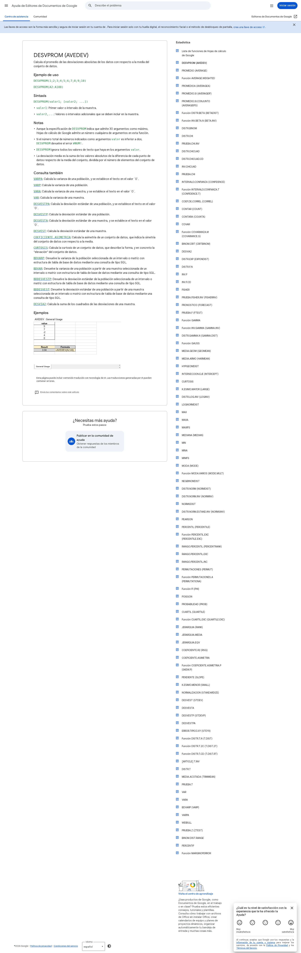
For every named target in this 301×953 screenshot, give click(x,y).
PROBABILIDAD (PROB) (194, 604)
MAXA (185, 419)
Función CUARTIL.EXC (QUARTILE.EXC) (203, 619)
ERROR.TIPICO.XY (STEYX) (196, 730)
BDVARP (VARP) (190, 807)
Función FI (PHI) (190, 589)
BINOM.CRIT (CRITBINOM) (196, 243)
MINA (184, 450)
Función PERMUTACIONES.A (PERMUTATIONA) (197, 579)
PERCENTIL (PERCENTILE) (196, 527)
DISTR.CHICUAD (191, 151)
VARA (185, 799)
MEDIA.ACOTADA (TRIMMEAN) (198, 776)
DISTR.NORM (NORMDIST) (196, 488)
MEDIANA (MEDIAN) (192, 435)
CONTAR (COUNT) (192, 209)
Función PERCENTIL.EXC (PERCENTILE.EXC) (195, 536)
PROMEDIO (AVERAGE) (194, 70)
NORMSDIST (189, 504)
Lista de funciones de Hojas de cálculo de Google (204, 53)
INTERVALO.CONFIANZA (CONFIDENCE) (203, 182)
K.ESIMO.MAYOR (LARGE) (196, 389)
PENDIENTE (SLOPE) (193, 677)
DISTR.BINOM (189, 128)
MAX (184, 412)
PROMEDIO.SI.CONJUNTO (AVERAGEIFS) (196, 103)
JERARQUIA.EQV (191, 642)
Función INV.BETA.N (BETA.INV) (199, 120)
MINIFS (185, 458)
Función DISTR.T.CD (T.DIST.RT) (200, 753)
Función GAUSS (191, 343)
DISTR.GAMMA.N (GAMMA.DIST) (200, 335)
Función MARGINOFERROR (196, 853)
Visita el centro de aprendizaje (195, 893)
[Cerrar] (294, 25)
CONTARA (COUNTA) (193, 216)
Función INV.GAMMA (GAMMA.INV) (201, 328)
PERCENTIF (188, 845)
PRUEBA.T (187, 784)
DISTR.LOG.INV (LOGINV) (196, 396)
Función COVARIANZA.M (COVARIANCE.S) (195, 234)
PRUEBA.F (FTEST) (192, 312)
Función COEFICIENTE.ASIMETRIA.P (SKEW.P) (201, 667)
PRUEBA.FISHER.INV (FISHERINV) (199, 297)
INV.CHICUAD (189, 166)
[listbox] (93, 946)
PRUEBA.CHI (188, 174)
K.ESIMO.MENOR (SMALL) (196, 685)
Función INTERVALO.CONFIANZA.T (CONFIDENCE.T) (200, 191)
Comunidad (40, 16)
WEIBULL (187, 822)
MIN (184, 442)
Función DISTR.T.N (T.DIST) (197, 738)
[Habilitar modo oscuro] (109, 946)
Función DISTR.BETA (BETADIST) (200, 113)
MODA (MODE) (190, 465)
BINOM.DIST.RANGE (193, 838)
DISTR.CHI (187, 136)
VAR (184, 792)
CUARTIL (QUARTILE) (193, 611)
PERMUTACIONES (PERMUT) (197, 569)
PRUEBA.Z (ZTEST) (192, 830)
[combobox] (153, 6)
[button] (6, 5)
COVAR (186, 224)
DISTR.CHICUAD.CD (192, 159)
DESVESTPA (188, 723)
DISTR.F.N (187, 266)
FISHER (186, 289)
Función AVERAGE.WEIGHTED (198, 78)
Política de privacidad (41, 946)
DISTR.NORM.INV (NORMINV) (197, 496)
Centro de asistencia (16, 16)
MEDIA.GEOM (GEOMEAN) (196, 351)
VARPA (185, 815)
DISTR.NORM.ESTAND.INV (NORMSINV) (203, 511)
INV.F (184, 274)
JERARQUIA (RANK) (192, 627)
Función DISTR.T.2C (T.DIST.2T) (199, 746)
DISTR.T (186, 769)
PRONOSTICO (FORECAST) (197, 305)
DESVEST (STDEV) (192, 700)
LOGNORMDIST (190, 404)
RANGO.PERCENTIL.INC (194, 561)
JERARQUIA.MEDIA (192, 634)
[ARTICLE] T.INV (191, 761)
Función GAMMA (191, 320)
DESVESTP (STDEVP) (194, 715)
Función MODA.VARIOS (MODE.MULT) (203, 473)
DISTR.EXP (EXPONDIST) (195, 259)
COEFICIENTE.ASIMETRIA (196, 657)
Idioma (89, 941)
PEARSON (187, 519)
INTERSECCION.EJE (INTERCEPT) (200, 374)
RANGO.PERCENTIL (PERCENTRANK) (202, 546)
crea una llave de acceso (247, 27)
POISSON (187, 596)
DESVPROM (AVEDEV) (194, 63)
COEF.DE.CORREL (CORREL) (197, 201)
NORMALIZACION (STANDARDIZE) (200, 692)
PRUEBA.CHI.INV (190, 143)
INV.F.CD (186, 282)
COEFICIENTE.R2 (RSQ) (195, 650)
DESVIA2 (187, 251)
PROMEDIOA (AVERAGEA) (196, 85)
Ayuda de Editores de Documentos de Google (44, 6)
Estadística (183, 42)
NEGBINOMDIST (191, 481)
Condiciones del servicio (66, 946)
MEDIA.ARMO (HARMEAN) (196, 358)
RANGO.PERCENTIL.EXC (195, 554)
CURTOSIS (188, 381)
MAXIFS (186, 427)
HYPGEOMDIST (190, 366)
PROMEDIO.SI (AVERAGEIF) (196, 93)
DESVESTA (188, 707)
